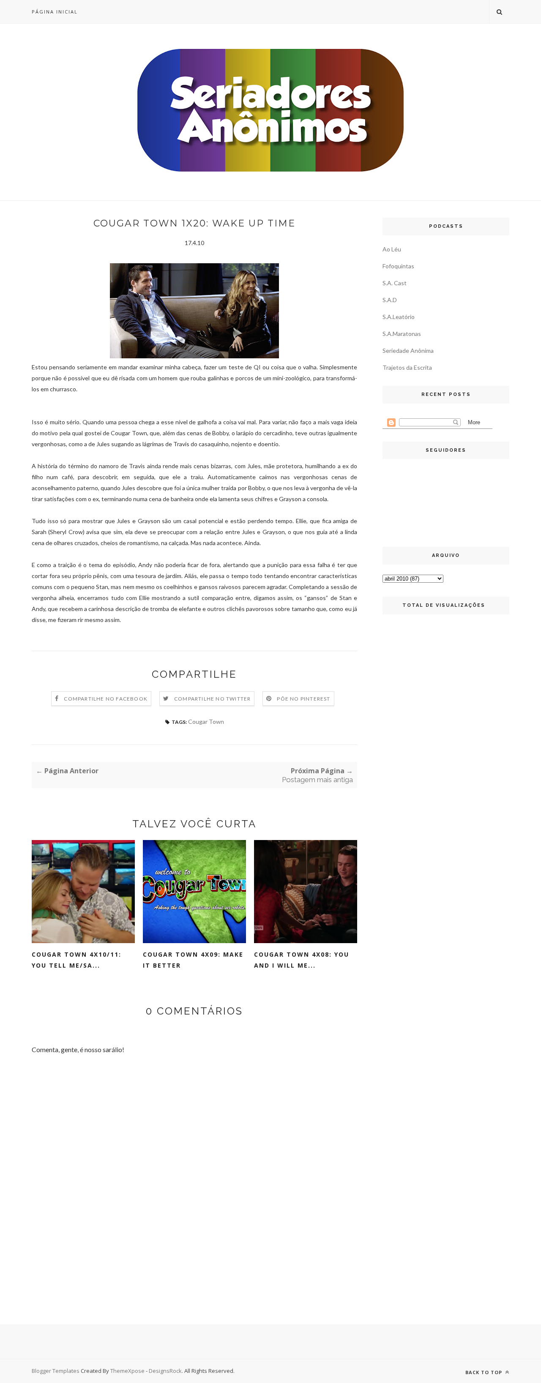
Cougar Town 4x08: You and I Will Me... (301, 959)
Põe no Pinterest (303, 699)
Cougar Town (206, 721)
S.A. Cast (395, 282)
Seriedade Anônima (408, 350)
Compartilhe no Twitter (212, 699)
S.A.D (390, 299)
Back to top (484, 1372)
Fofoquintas (398, 266)
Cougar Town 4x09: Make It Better (193, 959)
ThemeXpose (127, 1371)
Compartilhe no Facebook (106, 699)
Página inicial (55, 11)
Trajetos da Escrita (407, 367)
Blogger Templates (55, 1371)
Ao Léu (392, 249)
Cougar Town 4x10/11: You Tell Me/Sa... (76, 959)
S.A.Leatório (399, 316)
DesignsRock (165, 1371)
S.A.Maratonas (402, 333)
